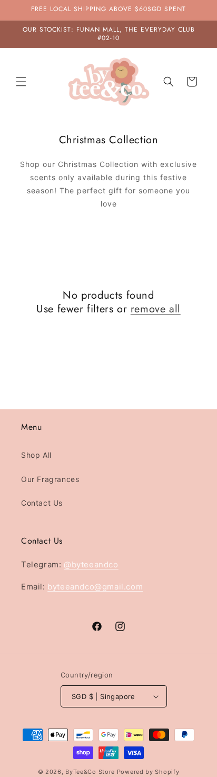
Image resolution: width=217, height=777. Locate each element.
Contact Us (42, 502)
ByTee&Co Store (90, 771)
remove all (156, 309)
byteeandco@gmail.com (95, 587)
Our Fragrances (50, 479)
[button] (21, 81)
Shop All (36, 454)
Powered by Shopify (148, 771)
